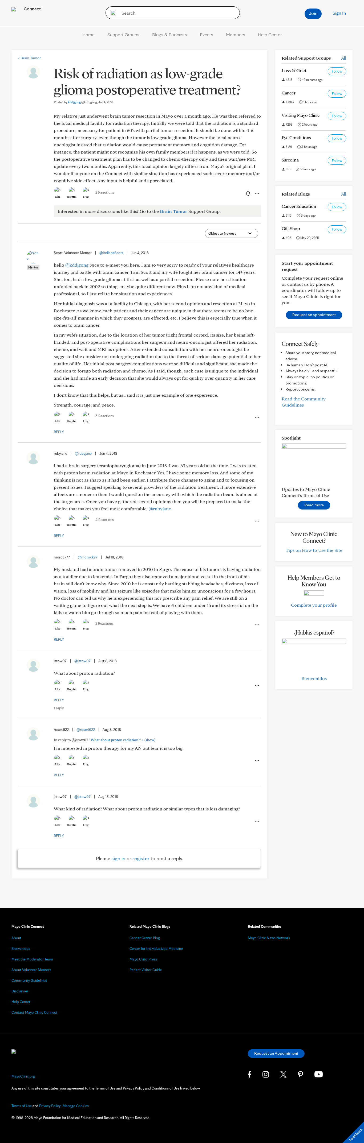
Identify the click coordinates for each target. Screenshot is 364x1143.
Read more (314, 504)
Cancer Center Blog (145, 938)
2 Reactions (104, 192)
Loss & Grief (294, 70)
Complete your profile (314, 605)
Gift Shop (291, 228)
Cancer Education (299, 206)
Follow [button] (337, 71)
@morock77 (88, 557)
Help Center (270, 34)
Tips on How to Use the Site (314, 550)
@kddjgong (76, 265)
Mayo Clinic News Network (269, 938)
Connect (32, 8)
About (16, 938)
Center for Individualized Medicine (156, 948)
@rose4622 (85, 729)
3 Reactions (104, 416)
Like (57, 196)
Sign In (339, 13)
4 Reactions (104, 519)
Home (88, 34)
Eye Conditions (296, 137)
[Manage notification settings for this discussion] (247, 193)
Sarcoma (290, 160)
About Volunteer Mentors (31, 970)
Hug (86, 196)
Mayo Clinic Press (143, 959)
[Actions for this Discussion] (256, 193)
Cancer (289, 93)
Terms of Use (21, 1106)
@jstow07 (82, 661)
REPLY (59, 432)
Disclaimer (19, 991)
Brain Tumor (29, 58)
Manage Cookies (76, 1106)
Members (235, 34)
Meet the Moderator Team (32, 959)
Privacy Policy (49, 1106)
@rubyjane (83, 453)
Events (206, 34)
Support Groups (123, 34)
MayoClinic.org (23, 1076)
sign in (118, 858)
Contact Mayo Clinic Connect (34, 1012)
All (343, 58)
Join (313, 13)
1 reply (59, 708)
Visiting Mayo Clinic (300, 115)
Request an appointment (314, 314)
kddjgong (82, 102)
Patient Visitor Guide (146, 970)
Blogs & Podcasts (169, 34)
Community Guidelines (29, 980)
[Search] (112, 12)
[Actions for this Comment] (256, 417)
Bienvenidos (314, 678)
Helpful (71, 196)
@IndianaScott (111, 253)
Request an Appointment (276, 1053)
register (140, 858)
